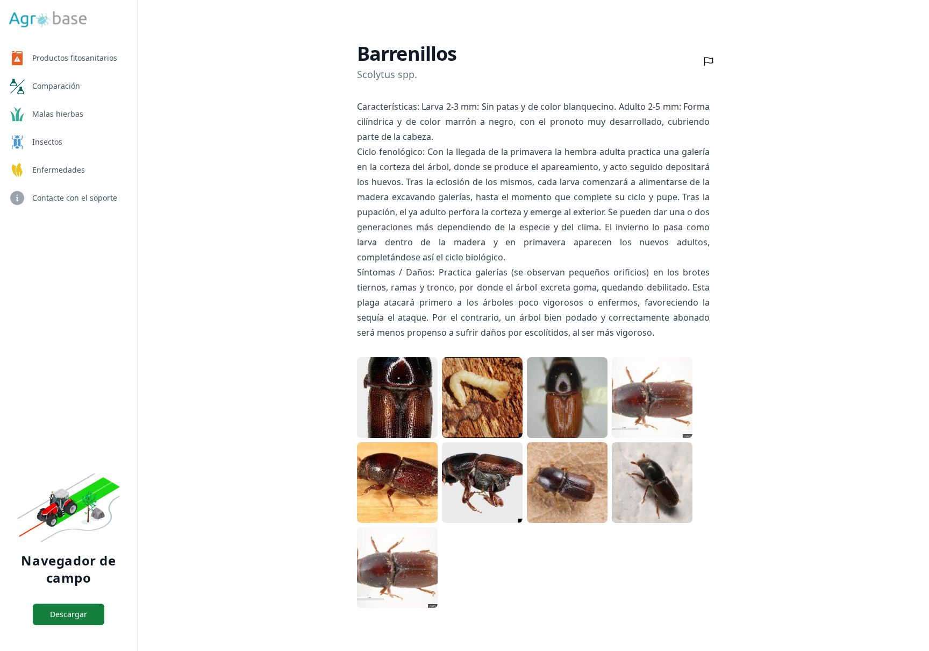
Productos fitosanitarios (74, 58)
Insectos (47, 142)
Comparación (56, 86)
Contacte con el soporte (74, 198)
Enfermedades (58, 170)
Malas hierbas (57, 114)
